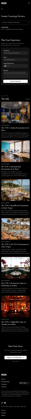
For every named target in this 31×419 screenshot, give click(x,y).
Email (4, 57)
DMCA (3, 415)
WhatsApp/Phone (8, 63)
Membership (5, 381)
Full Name (6, 50)
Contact (3, 387)
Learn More (15, 361)
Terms (3, 410)
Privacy (3, 413)
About (3, 379)
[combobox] (15, 22)
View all (28, 99)
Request (5, 70)
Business (4, 384)
